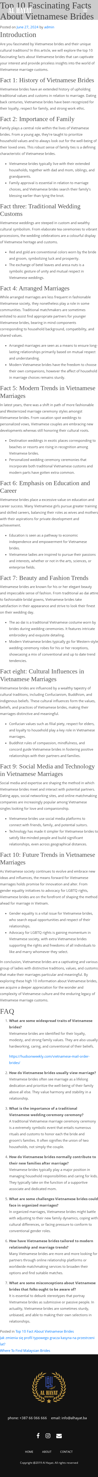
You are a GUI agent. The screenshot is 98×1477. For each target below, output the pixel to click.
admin (49, 27)
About (47, 1452)
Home (29, 1452)
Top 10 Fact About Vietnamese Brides (44, 1331)
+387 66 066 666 (33, 1418)
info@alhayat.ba (74, 1418)
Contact (66, 1452)
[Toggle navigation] (85, 10)
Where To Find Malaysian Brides (25, 1350)
